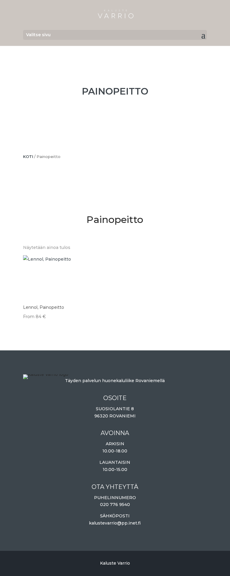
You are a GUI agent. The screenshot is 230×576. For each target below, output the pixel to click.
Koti (28, 156)
